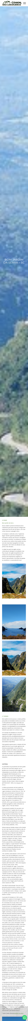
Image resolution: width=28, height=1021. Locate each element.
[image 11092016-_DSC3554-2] (14, 582)
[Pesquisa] (20, 3)
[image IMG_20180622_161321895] (14, 622)
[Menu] (24, 3)
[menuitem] (20, 3)
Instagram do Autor (18, 1013)
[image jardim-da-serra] (14, 695)
